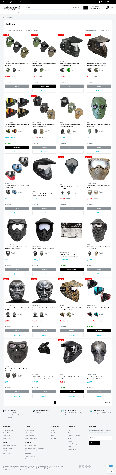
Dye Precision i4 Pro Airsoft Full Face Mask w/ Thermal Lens (99, 308)
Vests (52, 435)
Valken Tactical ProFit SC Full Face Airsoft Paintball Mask (17, 186)
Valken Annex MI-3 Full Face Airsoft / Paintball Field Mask (70, 64)
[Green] (69, 70)
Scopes (70, 441)
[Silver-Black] (8, 314)
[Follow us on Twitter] (83, 466)
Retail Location (7, 453)
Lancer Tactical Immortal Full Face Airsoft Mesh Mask (17, 308)
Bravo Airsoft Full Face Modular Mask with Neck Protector (98, 247)
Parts (69, 446)
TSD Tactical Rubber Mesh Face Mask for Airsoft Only (71, 188)
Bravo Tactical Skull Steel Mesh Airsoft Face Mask (16, 370)
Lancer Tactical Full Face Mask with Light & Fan (98, 186)
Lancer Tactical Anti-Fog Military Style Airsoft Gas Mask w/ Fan (43, 125)
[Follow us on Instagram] (86, 466)
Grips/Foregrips (72, 449)
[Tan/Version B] (96, 192)
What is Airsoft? (8, 430)
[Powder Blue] (96, 314)
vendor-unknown (65, 252)
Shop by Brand (29, 430)
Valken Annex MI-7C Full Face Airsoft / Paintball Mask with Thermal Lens (70, 308)
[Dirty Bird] (89, 314)
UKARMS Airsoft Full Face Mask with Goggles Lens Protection (70, 125)
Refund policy (29, 458)
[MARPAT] (62, 314)
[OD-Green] (89, 131)
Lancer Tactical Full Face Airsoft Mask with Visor (70, 378)
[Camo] (41, 253)
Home (5, 17)
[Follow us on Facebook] (80, 466)
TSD (61, 184)
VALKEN (62, 61)
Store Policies (7, 448)
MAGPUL (70, 438)
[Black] (14, 70)
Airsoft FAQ (6, 435)
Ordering (28, 442)
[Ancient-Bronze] (14, 314)
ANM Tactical (7, 451)
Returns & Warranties (31, 451)
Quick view (17, 90)
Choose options (44, 86)
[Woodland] (69, 314)
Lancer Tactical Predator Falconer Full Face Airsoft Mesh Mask (98, 378)
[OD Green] (8, 70)
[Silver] (14, 375)
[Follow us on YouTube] (89, 466)
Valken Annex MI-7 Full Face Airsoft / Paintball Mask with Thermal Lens (97, 64)
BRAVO (88, 122)
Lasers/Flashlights (73, 444)
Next (106, 402)
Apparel (53, 430)
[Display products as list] (109, 30)
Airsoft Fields (7, 438)
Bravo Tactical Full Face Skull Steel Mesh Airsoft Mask (98, 125)
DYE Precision (9, 122)
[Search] (85, 7)
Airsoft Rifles (29, 433)
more (19, 70)
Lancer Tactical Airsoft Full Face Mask (43, 248)
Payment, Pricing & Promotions (34, 448)
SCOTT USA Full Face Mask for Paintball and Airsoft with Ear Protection (43, 378)
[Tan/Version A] (89, 192)
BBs (69, 430)
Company (6, 442)
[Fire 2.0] (14, 131)
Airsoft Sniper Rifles (31, 438)
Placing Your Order (30, 445)
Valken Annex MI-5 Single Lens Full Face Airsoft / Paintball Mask (43, 194)
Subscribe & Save (106, 2)
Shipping (28, 453)
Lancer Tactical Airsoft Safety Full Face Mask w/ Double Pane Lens (16, 247)
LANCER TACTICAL (36, 122)
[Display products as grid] (106, 30)
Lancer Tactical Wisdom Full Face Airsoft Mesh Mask (43, 308)
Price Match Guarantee (10, 433)
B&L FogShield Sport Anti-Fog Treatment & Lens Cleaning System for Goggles (72, 255)
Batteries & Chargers (74, 435)
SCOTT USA (35, 374)
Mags (69, 433)
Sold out (17, 86)
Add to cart (72, 391)
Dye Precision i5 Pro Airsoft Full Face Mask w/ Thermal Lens (17, 125)
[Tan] (41, 131)
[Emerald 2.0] (8, 131)
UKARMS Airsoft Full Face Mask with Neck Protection (17, 64)
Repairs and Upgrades (9, 445)
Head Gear (54, 433)
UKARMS (7, 61)
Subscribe (94, 443)
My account (94, 8)
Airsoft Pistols (29, 435)
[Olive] (96, 70)
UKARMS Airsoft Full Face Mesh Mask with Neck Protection (44, 64)
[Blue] (14, 192)
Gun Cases (54, 438)
